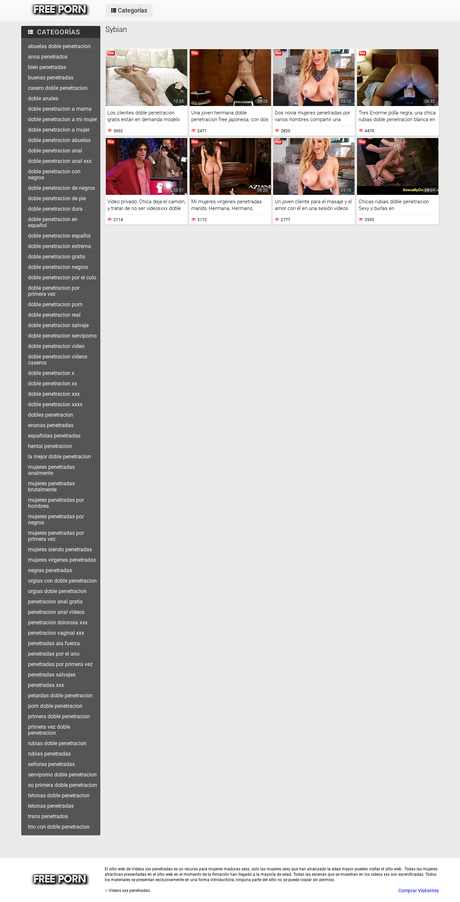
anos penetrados (48, 57)
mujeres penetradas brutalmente (51, 486)
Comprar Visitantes (418, 890)
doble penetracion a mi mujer (62, 119)
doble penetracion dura (55, 209)
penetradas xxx (46, 685)
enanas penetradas (50, 425)
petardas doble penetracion (60, 695)
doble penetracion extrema (59, 246)
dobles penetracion (50, 415)
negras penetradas (50, 570)
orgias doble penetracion (57, 591)
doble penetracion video (56, 346)
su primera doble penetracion (62, 785)
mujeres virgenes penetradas (62, 560)
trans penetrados (48, 816)
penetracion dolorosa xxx (58, 622)
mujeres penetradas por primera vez (56, 536)
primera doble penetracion (59, 716)
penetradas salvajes (51, 674)
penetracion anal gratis (55, 601)
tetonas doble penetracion (59, 795)
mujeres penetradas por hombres (56, 503)
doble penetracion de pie (57, 198)
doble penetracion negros (58, 267)
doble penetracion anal (55, 150)
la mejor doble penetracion (59, 456)
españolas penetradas (54, 435)
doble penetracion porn (55, 304)
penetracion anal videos (56, 612)
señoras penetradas (51, 764)
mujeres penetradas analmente (51, 470)
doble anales (43, 98)
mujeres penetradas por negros (56, 519)
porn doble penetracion (55, 706)
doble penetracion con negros (54, 174)
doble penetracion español (59, 236)
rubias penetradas (49, 754)
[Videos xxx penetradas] (60, 13)
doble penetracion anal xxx (60, 161)
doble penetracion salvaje (58, 325)
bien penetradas (47, 67)
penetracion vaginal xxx (56, 633)
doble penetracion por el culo (62, 277)
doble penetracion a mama (60, 109)
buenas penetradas (50, 77)
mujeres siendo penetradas (60, 549)
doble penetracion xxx (54, 394)
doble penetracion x (51, 373)
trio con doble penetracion (59, 827)
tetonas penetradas (51, 806)
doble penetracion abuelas (59, 140)
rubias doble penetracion (57, 743)
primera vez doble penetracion (49, 730)
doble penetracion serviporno (62, 336)
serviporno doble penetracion (62, 774)
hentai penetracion (50, 446)
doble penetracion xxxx (55, 404)
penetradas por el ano (53, 654)
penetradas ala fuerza (54, 643)
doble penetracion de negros (61, 188)
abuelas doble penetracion (59, 46)
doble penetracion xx (52, 383)
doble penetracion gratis (56, 256)
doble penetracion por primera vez (53, 291)
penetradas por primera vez (60, 664)
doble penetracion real (54, 315)
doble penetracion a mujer (59, 130)
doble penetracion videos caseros (57, 359)
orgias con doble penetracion (62, 581)
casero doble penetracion (58, 88)
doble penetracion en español (52, 222)
